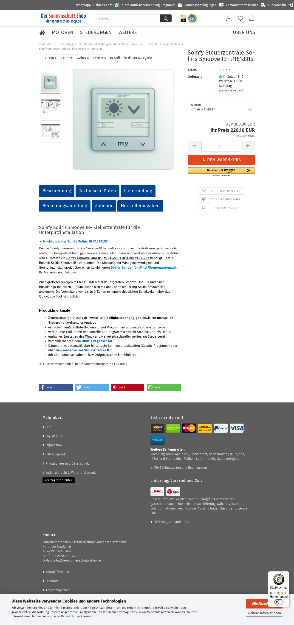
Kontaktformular (57, 572)
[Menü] (286, 574)
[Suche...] (166, 18)
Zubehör (104, 205)
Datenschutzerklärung (76, 616)
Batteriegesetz (56, 454)
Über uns (244, 32)
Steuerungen (96, 32)
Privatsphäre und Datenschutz (67, 463)
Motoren (62, 32)
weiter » (83, 58)
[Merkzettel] (240, 18)
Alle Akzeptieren (264, 604)
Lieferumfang (138, 190)
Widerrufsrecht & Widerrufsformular (71, 473)
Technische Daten (97, 190)
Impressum (53, 445)
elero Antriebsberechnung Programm (148, 5)
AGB (48, 427)
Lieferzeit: (195, 77)
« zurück (66, 58)
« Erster (50, 58)
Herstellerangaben (140, 205)
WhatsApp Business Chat (94, 5)
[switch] (278, 602)
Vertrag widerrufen (59, 480)
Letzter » (99, 58)
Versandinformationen (242, 5)
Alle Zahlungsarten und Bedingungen (180, 468)
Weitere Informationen (264, 613)
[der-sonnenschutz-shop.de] (63, 18)
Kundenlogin (277, 5)
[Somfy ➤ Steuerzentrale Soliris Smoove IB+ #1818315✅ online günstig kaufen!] (123, 119)
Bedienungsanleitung (64, 205)
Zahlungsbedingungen (201, 5)
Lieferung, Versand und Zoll (173, 522)
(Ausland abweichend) (231, 90)
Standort (51, 581)
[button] (229, 18)
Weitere (128, 32)
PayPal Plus (53, 436)
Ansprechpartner (57, 590)
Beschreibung (56, 190)
